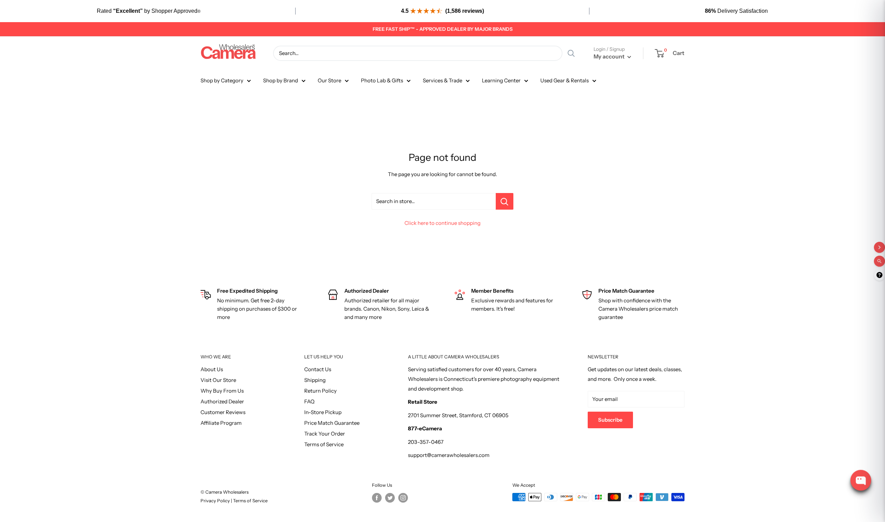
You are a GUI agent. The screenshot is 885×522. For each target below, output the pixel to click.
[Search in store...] (504, 201)
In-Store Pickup (323, 412)
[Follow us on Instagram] (403, 498)
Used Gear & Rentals (564, 80)
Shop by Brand (280, 80)
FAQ (309, 401)
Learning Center (501, 80)
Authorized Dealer (222, 401)
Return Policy (320, 390)
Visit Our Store (218, 380)
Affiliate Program (221, 423)
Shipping (315, 380)
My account (610, 56)
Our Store (329, 80)
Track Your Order (324, 433)
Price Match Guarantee (332, 423)
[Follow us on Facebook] (377, 498)
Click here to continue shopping (442, 223)
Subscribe (610, 419)
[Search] (571, 53)
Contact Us (317, 369)
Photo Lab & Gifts (382, 80)
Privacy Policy (216, 500)
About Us (212, 369)
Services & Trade (442, 80)
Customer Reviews (223, 412)
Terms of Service (324, 444)
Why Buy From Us (222, 390)
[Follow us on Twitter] (390, 498)
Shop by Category (222, 80)
